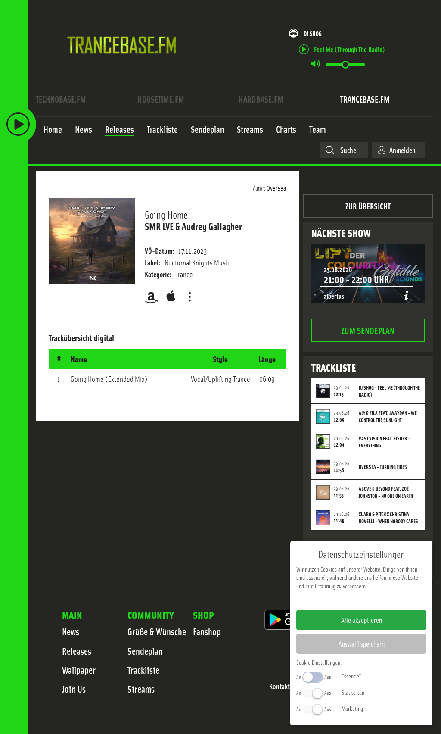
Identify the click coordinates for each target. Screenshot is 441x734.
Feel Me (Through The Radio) (349, 48)
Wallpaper (79, 669)
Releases (76, 650)
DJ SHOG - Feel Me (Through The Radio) (389, 391)
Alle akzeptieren (361, 619)
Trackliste (143, 669)
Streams (141, 688)
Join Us (74, 688)
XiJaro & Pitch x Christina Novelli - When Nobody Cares (388, 518)
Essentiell (352, 676)
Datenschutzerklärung (376, 599)
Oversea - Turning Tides (383, 466)
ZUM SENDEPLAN (367, 330)
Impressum (334, 599)
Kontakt (279, 686)
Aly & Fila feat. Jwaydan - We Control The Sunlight (388, 416)
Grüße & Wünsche (156, 631)
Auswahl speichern (362, 643)
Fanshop (207, 631)
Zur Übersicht (368, 205)
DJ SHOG (313, 33)
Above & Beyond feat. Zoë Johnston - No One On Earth (386, 492)
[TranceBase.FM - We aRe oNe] (125, 66)
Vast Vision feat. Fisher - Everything (384, 442)
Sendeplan (145, 650)
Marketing (352, 708)
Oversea (276, 187)
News (70, 631)
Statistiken (353, 692)
